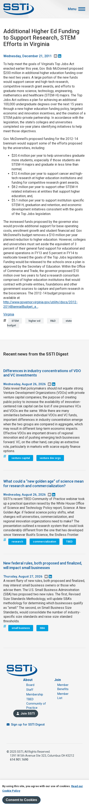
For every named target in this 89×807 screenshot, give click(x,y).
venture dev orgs (50, 458)
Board (30, 685)
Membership (34, 694)
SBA (42, 628)
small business (21, 628)
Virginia (8, 314)
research (17, 541)
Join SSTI (27, 713)
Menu (72, 9)
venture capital (21, 458)
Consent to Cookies (21, 800)
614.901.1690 (19, 759)
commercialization (44, 541)
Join (57, 680)
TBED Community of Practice (36, 703)
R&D (53, 320)
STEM (15, 320)
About (27, 680)
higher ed (34, 320)
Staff (29, 690)
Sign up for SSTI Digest (28, 724)
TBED (69, 541)
